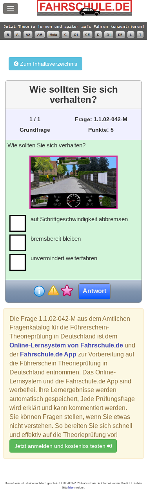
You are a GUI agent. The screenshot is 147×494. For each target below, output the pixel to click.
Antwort (94, 291)
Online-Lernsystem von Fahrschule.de (66, 345)
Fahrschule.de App (48, 354)
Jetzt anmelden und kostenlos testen (61, 446)
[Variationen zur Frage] (67, 291)
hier (71, 487)
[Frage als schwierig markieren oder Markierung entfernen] (53, 291)
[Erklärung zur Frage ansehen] (39, 291)
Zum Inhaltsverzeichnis (47, 64)
